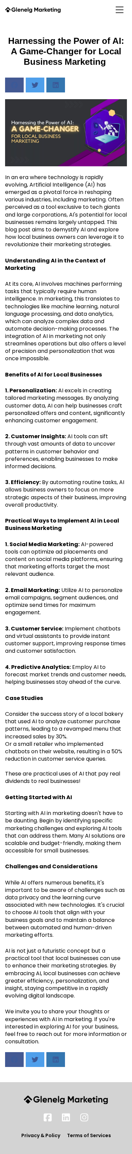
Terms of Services (89, 1135)
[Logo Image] (33, 10)
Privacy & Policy (40, 1135)
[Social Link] (47, 1117)
